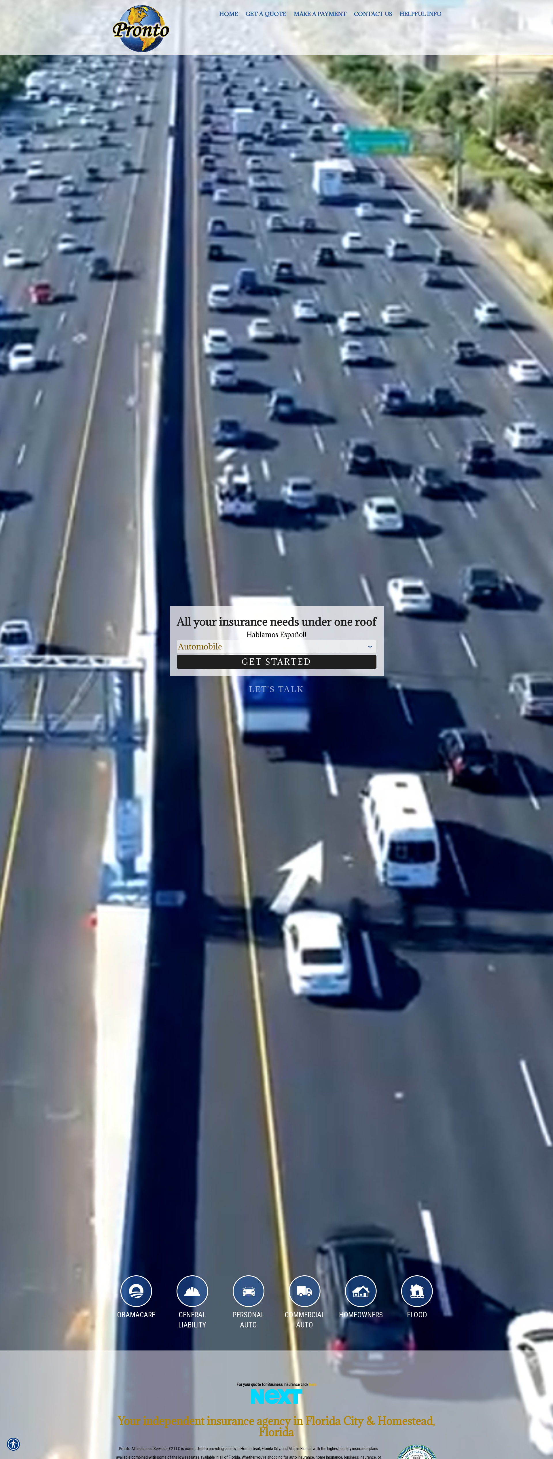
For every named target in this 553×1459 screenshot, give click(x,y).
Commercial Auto (305, 1320)
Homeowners (361, 1315)
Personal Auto (248, 1320)
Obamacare (136, 1315)
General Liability (192, 1320)
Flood (417, 1315)
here (312, 1384)
